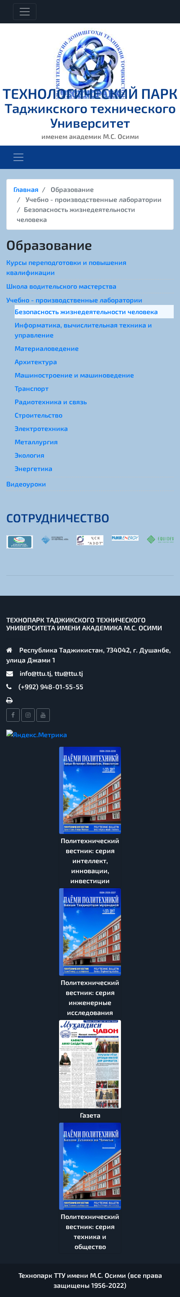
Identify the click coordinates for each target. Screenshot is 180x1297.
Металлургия (36, 442)
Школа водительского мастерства (61, 286)
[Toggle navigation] (24, 11)
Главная (26, 189)
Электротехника (41, 428)
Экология (29, 455)
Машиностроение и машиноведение (74, 375)
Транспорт (32, 388)
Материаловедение (47, 348)
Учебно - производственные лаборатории (74, 300)
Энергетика (33, 468)
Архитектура (36, 361)
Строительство (38, 415)
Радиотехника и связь (51, 401)
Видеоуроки (26, 484)
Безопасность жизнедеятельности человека (86, 311)
